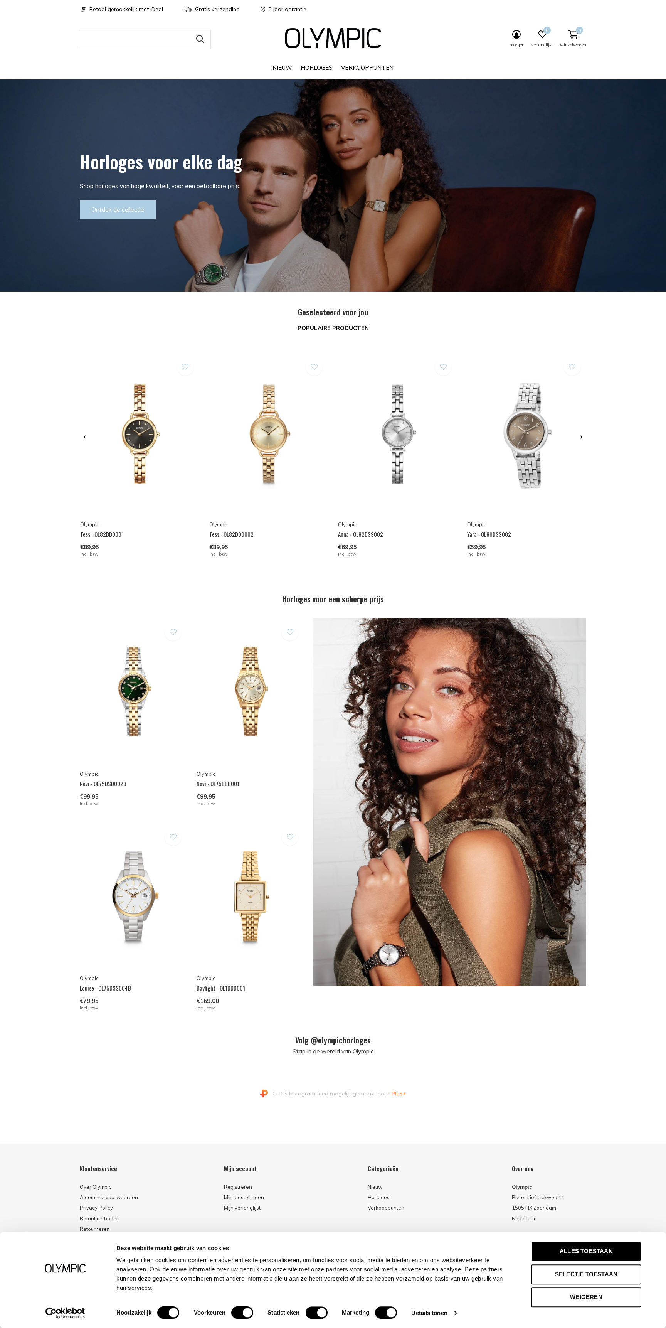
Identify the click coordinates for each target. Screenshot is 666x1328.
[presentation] (85, 437)
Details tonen (429, 1312)
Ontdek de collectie (117, 209)
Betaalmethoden (99, 1218)
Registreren (238, 1187)
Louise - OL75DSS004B (105, 988)
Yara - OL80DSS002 (489, 534)
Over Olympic (95, 1187)
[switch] (242, 1312)
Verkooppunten (367, 67)
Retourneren (95, 1229)
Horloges (317, 67)
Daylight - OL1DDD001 (221, 988)
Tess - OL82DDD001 (102, 534)
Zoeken (200, 39)
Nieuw (282, 67)
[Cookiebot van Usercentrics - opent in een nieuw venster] (65, 1313)
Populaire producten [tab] (333, 328)
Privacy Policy (96, 1208)
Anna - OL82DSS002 (360, 534)
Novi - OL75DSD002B (103, 783)
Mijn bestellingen (244, 1197)
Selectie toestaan (586, 1274)
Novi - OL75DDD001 (218, 783)
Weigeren (586, 1297)
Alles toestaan (586, 1251)
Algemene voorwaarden (109, 1197)
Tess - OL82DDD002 (231, 534)
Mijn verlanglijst (242, 1208)
